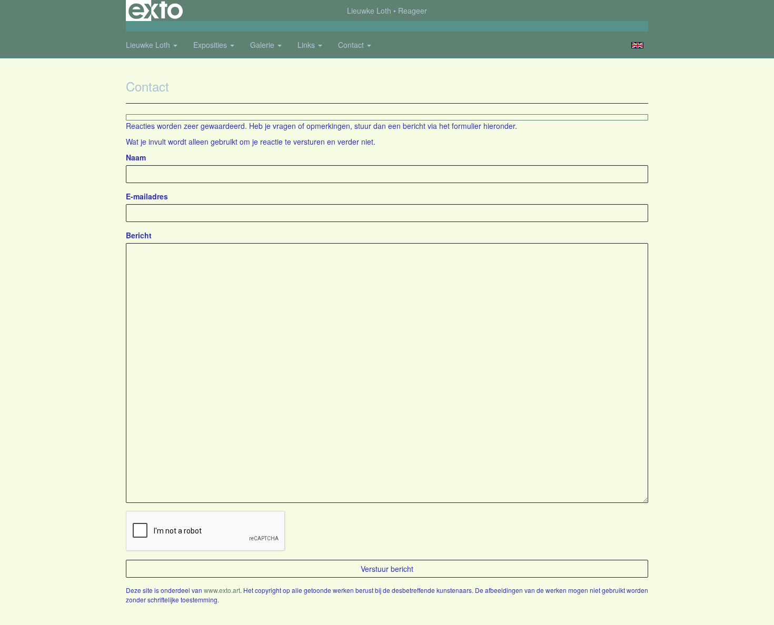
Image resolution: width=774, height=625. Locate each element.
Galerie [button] (263, 44)
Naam (136, 157)
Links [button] (307, 44)
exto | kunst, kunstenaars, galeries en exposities (155, 10)
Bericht (139, 235)
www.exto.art (222, 590)
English (637, 45)
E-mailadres (147, 196)
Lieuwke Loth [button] (149, 44)
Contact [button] (352, 44)
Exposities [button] (211, 44)
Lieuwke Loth (369, 10)
